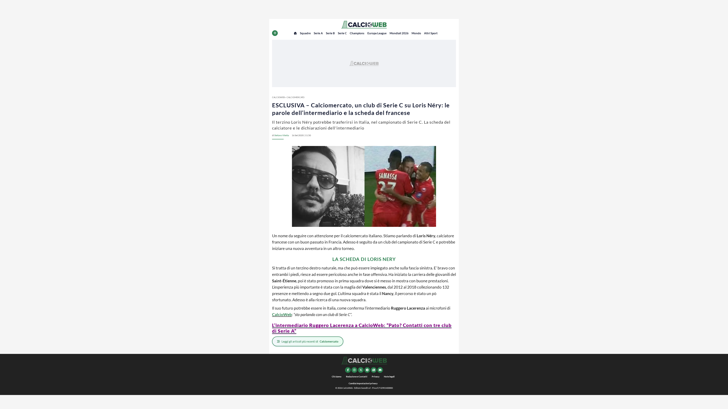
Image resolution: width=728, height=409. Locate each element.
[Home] (295, 33)
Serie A (318, 33)
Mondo (416, 33)
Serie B (330, 33)
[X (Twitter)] (361, 370)
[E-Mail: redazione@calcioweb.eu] (380, 370)
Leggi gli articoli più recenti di (310, 341)
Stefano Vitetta (281, 135)
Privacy (375, 376)
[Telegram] (367, 370)
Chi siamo (336, 376)
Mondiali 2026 (399, 33)
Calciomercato (296, 97)
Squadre (305, 33)
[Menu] (275, 33)
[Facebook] (348, 370)
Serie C (342, 33)
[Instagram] (354, 370)
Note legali (389, 376)
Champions (357, 33)
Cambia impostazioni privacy (363, 383)
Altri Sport (431, 33)
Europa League (377, 33)
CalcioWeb (278, 97)
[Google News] (374, 370)
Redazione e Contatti (356, 376)
